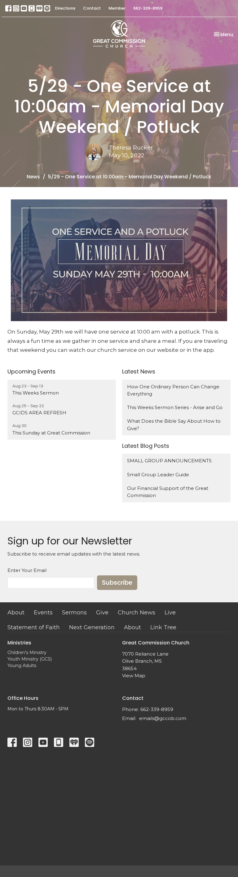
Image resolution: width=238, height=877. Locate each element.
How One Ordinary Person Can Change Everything (173, 390)
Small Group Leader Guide (158, 475)
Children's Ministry (26, 652)
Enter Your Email (26, 570)
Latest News (138, 371)
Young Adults (21, 665)
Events (43, 612)
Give (102, 612)
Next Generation (92, 627)
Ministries (19, 642)
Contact (92, 8)
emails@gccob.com (162, 718)
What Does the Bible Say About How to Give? (174, 424)
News (33, 176)
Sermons (74, 612)
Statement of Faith (33, 627)
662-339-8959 (147, 8)
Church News (136, 612)
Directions (65, 8)
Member (117, 8)
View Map (133, 675)
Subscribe (117, 582)
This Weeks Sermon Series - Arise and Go (175, 407)
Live (170, 612)
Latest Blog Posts (145, 446)
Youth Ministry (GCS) (29, 659)
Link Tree (163, 627)
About (15, 612)
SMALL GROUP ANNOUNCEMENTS (169, 461)
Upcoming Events (31, 371)
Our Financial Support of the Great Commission (167, 491)
